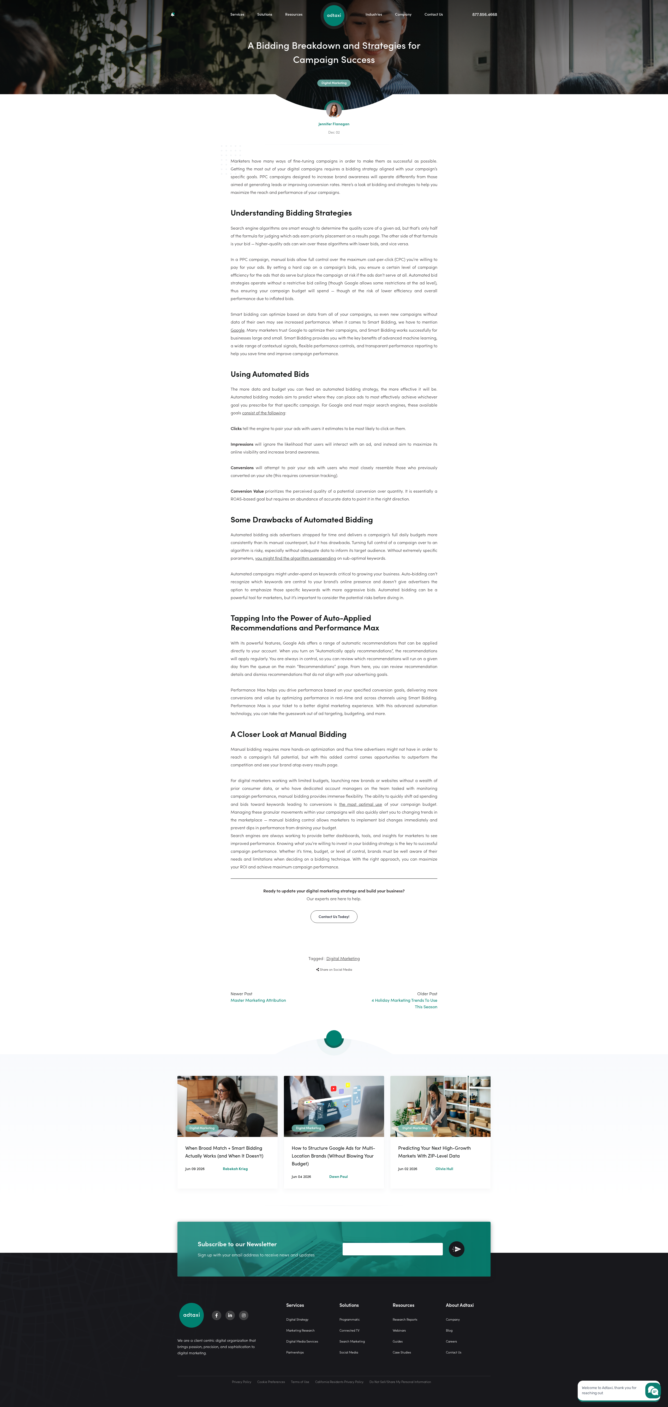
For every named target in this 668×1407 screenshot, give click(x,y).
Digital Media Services (302, 1341)
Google (237, 330)
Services (237, 14)
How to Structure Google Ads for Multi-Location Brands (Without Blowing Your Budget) (333, 1155)
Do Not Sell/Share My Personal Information (400, 1381)
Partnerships (295, 1352)
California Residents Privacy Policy (339, 1381)
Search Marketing (352, 1341)
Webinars (399, 1330)
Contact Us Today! (334, 916)
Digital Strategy (297, 1319)
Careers (451, 1341)
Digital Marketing (343, 958)
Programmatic (349, 1319)
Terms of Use (300, 1381)
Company (403, 14)
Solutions (264, 14)
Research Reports (405, 1319)
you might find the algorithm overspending (295, 558)
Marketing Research (300, 1330)
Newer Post (258, 997)
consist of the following (263, 412)
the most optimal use (360, 804)
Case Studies (402, 1352)
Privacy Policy (241, 1381)
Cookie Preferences (271, 1381)
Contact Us (434, 14)
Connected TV (349, 1330)
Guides (398, 1341)
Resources (293, 14)
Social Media (348, 1352)
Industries (374, 14)
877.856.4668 (484, 14)
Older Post (404, 1000)
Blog (449, 1330)
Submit (456, 1249)
